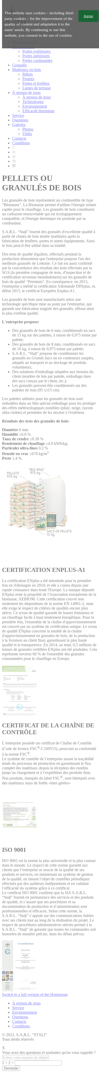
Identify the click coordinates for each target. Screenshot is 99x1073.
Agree (88, 16)
